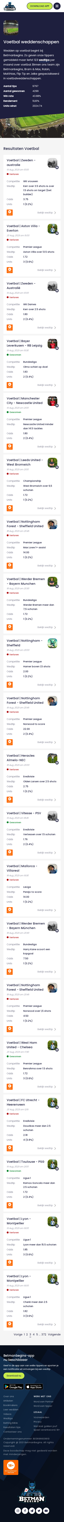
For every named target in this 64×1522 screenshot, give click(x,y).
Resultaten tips (12, 1427)
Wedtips (8, 1418)
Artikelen (8, 1400)
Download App (39, 6)
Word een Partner (44, 1401)
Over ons (8, 1396)
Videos (7, 1414)
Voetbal (13, 160)
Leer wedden (10, 1409)
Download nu (14, 1375)
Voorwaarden (41, 1417)
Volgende (54, 1334)
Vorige (18, 1334)
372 (43, 1334)
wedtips (44, 60)
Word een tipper (43, 1405)
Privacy (38, 1421)
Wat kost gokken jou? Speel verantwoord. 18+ (47, 1428)
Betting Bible (10, 1422)
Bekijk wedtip (45, 212)
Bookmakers (10, 1405)
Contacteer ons (12, 1431)
